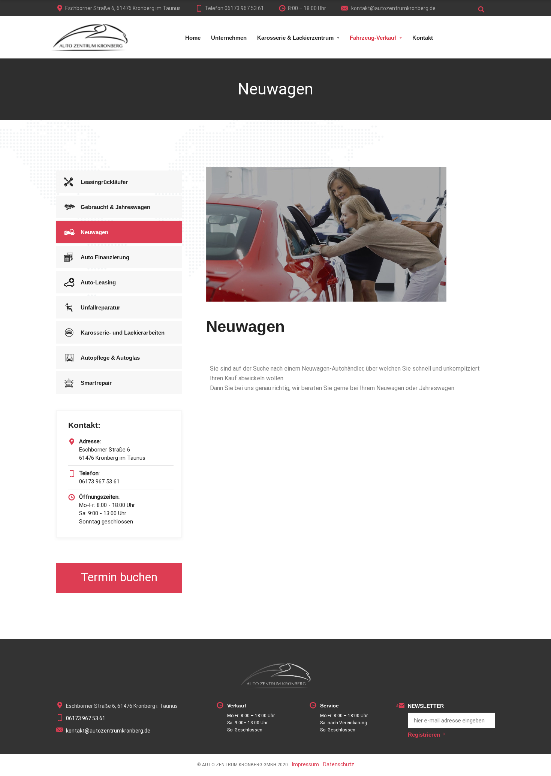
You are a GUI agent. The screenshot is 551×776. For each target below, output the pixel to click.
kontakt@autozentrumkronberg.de (393, 8)
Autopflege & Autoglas (110, 357)
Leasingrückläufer (104, 182)
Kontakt (422, 37)
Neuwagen (94, 232)
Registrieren (424, 735)
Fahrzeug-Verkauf (373, 37)
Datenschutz (338, 764)
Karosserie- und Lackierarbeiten (123, 332)
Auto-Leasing (98, 282)
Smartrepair (96, 383)
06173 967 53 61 (85, 718)
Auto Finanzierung (105, 257)
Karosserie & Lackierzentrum (295, 37)
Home (193, 37)
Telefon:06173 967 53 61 (234, 8)
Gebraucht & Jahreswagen (115, 207)
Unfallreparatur (100, 307)
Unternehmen (229, 37)
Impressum (305, 764)
